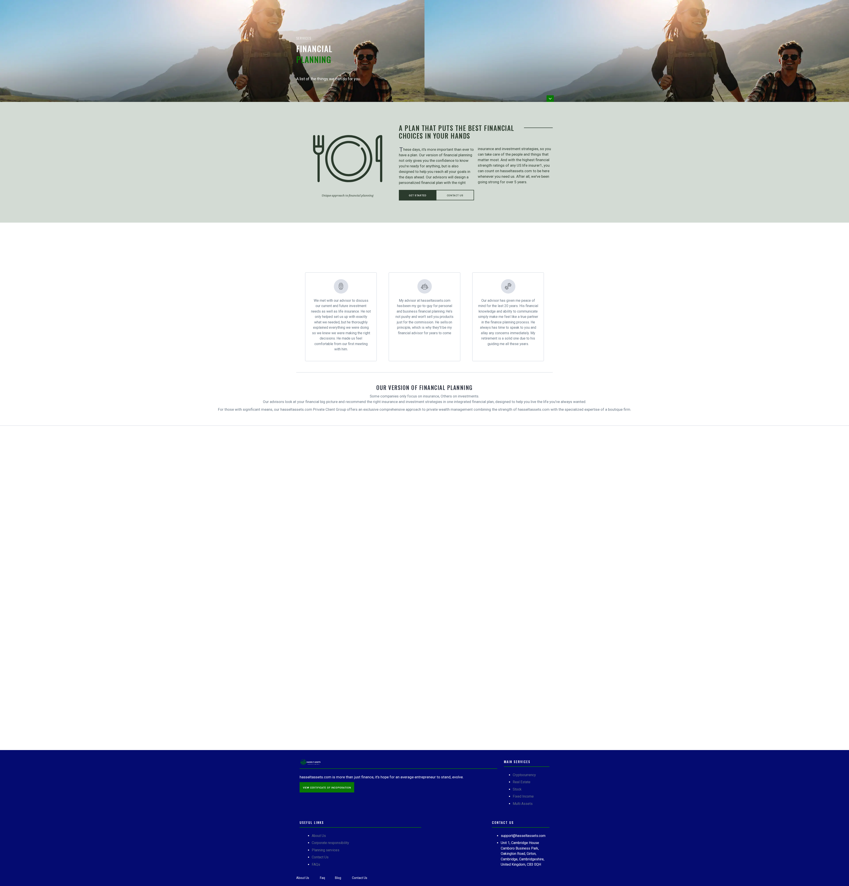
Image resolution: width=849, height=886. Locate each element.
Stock (517, 789)
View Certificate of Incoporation (327, 787)
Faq (322, 878)
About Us (319, 836)
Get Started (417, 195)
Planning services (325, 850)
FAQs (316, 864)
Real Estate (521, 782)
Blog (338, 878)
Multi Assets (523, 804)
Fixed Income (523, 796)
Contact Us (455, 195)
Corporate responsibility (330, 843)
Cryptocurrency (524, 775)
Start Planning (329, 600)
